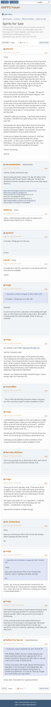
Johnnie (9, 49)
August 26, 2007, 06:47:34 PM (12, 390)
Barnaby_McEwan (14, 452)
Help (16, 702)
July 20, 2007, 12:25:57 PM (11, 52)
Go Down (5, 43)
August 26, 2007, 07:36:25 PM (12, 415)
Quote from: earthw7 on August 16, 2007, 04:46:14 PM (24, 294)
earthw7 (10, 233)
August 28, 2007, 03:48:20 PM (12, 525)
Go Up (4, 688)
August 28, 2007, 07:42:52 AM (12, 483)
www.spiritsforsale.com (31, 348)
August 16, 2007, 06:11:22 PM (12, 263)
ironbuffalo (11, 386)
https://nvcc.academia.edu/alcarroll (15, 193)
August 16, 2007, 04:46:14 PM (12, 236)
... (26, 43)
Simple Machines (31, 704)
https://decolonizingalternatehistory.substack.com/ (20, 191)
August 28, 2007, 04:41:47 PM (12, 555)
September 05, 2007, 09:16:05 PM (13, 605)
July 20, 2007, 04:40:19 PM (11, 213)
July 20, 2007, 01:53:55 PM (11, 168)
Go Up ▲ (33, 702)
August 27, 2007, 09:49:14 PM (12, 456)
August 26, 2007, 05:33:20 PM (12, 343)
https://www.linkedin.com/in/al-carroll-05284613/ (19, 201)
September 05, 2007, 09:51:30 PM (13, 643)
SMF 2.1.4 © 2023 (20, 704)
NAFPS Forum (10, 7)
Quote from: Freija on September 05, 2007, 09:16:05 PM (25, 649)
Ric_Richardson (13, 521)
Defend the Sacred (14, 640)
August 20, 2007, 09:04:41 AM (12, 289)
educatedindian (13, 164)
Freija (8, 285)
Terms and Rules (24, 702)
